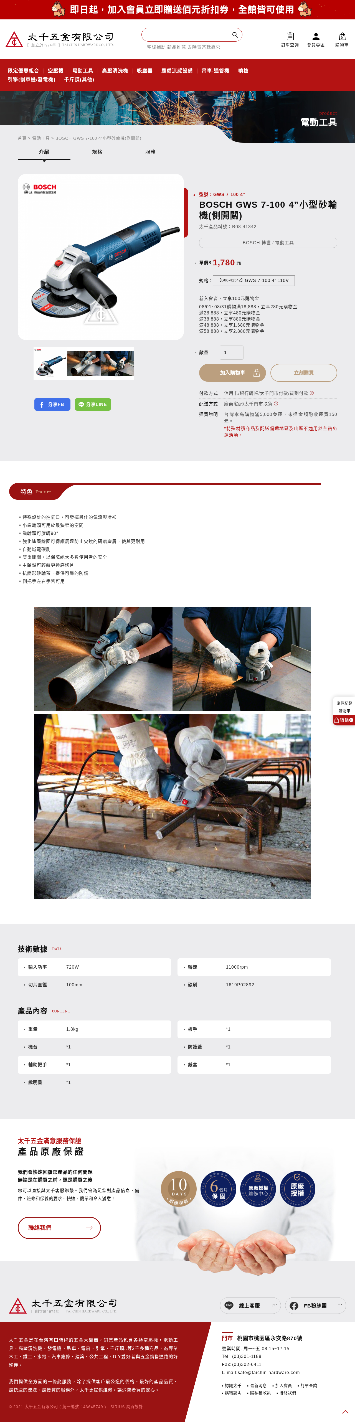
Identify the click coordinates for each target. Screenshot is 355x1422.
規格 (97, 152)
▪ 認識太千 (232, 1385)
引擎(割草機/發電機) (31, 79)
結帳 (346, 720)
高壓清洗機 (115, 70)
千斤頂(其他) (79, 79)
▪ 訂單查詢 (307, 1385)
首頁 (22, 138)
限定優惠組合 (23, 70)
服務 (150, 152)
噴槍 (243, 70)
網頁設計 (134, 1407)
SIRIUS (117, 1407)
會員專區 (316, 44)
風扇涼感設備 (177, 70)
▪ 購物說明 (232, 1393)
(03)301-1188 (247, 1356)
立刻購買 (304, 372)
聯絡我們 (40, 1228)
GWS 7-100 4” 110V (253, 280)
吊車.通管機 (216, 70)
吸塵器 (145, 70)
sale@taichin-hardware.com (269, 1372)
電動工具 (82, 70)
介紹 (44, 152)
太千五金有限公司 (59, 39)
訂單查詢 (290, 44)
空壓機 (56, 70)
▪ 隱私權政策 (259, 1393)
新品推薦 (176, 47)
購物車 (342, 41)
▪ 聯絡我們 (286, 1393)
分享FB (56, 404)
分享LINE (96, 404)
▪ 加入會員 (282, 1385)
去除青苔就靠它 (203, 47)
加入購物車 (232, 372)
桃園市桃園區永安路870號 (270, 1338)
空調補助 (156, 47)
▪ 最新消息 (257, 1385)
